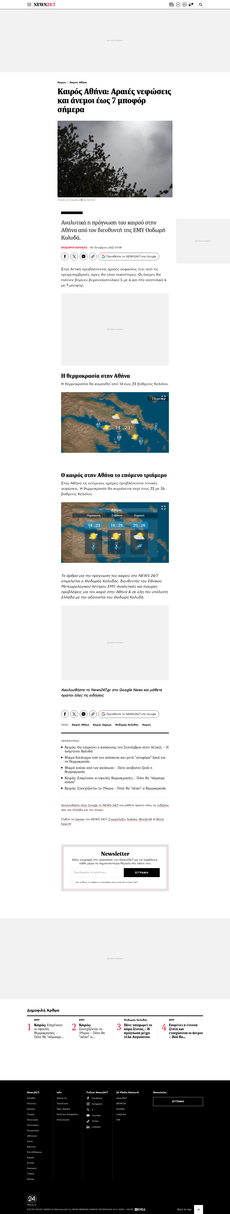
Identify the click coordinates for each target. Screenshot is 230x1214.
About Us (62, 1098)
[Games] (191, 4)
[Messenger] (83, 256)
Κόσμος (31, 1109)
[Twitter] (74, 256)
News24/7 (121, 1098)
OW (118, 1120)
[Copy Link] (93, 256)
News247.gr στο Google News (117, 690)
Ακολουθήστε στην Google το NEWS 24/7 (89, 805)
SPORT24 (121, 1103)
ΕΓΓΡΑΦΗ (178, 1101)
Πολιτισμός (33, 1125)
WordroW (145, 819)
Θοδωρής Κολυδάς (127, 725)
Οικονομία (32, 1120)
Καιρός (62, 82)
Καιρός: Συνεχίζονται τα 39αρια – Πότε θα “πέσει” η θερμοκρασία (115, 788)
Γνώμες (31, 1114)
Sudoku (132, 819)
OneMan (120, 1109)
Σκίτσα (30, 1163)
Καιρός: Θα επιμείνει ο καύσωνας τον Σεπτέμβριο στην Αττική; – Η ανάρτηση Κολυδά (117, 749)
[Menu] (29, 4)
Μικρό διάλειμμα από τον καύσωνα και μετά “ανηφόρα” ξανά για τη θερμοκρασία (115, 759)
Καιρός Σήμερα (102, 725)
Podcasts (32, 1168)
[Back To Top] (198, 1209)
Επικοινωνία (63, 1120)
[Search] (200, 4)
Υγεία (30, 1141)
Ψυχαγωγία (33, 1130)
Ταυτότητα (62, 1103)
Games (79, 819)
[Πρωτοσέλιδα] (171, 4)
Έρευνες (31, 1147)
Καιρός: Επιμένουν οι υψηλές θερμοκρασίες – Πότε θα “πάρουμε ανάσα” (115, 780)
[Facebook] (65, 256)
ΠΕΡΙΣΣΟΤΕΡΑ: (70, 741)
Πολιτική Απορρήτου (67, 1114)
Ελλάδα (31, 1098)
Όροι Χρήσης (63, 1109)
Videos (30, 1174)
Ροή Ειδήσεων (34, 1152)
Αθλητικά (32, 1136)
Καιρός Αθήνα (78, 82)
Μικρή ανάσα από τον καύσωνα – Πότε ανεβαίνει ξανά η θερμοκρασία (108, 769)
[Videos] (178, 4)
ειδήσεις (96, 695)
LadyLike (121, 1114)
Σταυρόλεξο (116, 819)
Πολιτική (31, 1103)
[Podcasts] (184, 4)
